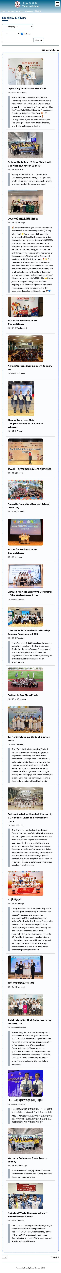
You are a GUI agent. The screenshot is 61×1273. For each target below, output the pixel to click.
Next (54, 1257)
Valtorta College (30, 6)
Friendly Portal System (32, 1268)
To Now (26, 34)
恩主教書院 (31, 3)
